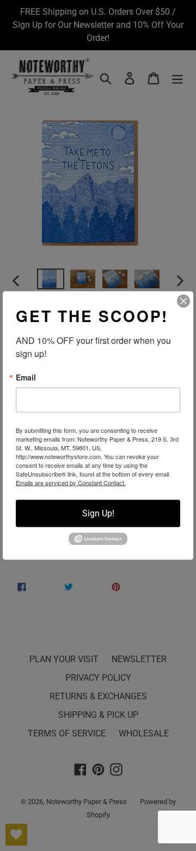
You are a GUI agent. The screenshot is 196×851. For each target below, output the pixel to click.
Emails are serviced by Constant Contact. (71, 482)
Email (26, 376)
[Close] (183, 300)
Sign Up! (98, 513)
